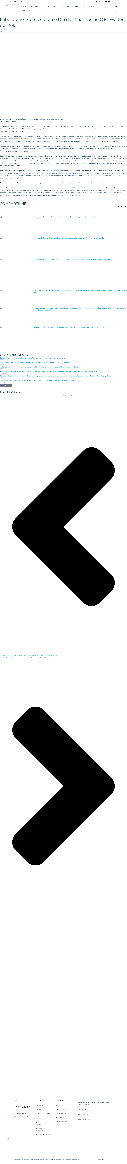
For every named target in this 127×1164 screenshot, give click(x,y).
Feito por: (101, 1159)
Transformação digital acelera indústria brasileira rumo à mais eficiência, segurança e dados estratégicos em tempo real (48, 371)
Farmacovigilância (41, 1119)
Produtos (45, 6)
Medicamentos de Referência (41, 1123)
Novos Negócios (61, 1113)
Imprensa (66, 6)
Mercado (56, 6)
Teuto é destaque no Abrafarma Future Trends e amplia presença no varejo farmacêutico (70, 217)
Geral (70, 396)
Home (23, 6)
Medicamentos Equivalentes (40, 1129)
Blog (64, 396)
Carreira (77, 6)
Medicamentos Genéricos (43, 1134)
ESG (84, 6)
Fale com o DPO (61, 1109)
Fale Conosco (26, 10)
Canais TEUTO (94, 6)
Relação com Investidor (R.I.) (43, 1114)
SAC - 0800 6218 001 (17, 1)
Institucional (34, 6)
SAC (57, 1105)
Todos (57, 396)
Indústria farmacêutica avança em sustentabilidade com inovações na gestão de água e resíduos (73, 259)
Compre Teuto (60, 1117)
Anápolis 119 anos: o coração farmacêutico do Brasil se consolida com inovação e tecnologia (71, 327)
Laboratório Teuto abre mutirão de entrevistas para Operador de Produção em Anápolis (69, 238)
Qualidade (39, 1109)
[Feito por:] (109, 1159)
